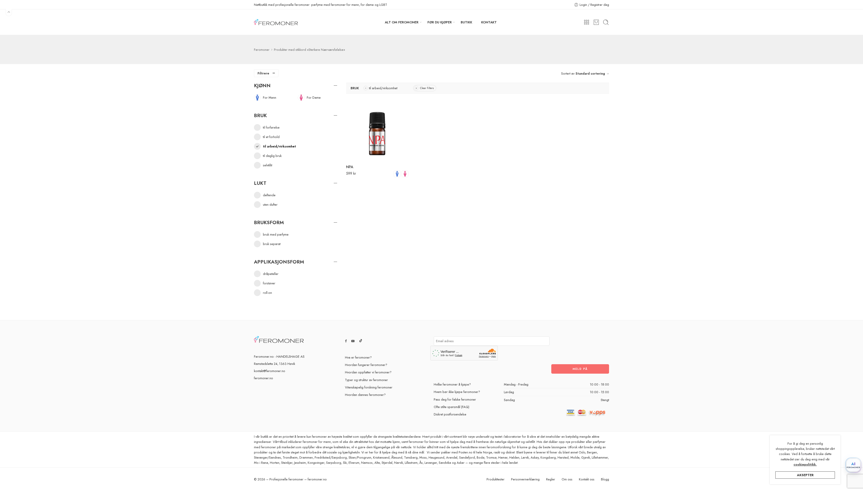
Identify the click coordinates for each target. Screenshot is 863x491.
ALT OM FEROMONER (401, 22)
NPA (349, 167)
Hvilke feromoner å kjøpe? (452, 384)
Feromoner (261, 49)
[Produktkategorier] (586, 22)
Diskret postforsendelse (450, 414)
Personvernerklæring (525, 479)
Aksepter (805, 475)
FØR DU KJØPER (439, 22)
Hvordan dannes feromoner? (365, 394)
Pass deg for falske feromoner (455, 399)
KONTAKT (489, 22)
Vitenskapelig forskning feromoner (368, 387)
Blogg (605, 479)
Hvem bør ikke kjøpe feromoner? (457, 391)
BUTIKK (466, 22)
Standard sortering (590, 73)
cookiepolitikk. (805, 464)
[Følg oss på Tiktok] (360, 341)
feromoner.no (263, 378)
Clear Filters (427, 88)
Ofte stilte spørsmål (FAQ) (451, 406)
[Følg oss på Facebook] (346, 341)
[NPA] (377, 129)
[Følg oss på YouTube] (353, 341)
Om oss (567, 479)
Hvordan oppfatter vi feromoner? (368, 372)
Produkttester (496, 479)
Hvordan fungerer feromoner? (366, 364)
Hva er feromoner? (358, 357)
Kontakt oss (586, 479)
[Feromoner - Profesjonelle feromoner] (276, 22)
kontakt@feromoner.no (269, 370)
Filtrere (263, 73)
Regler (550, 479)
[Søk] (606, 22)
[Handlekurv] (596, 22)
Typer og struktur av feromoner (366, 379)
